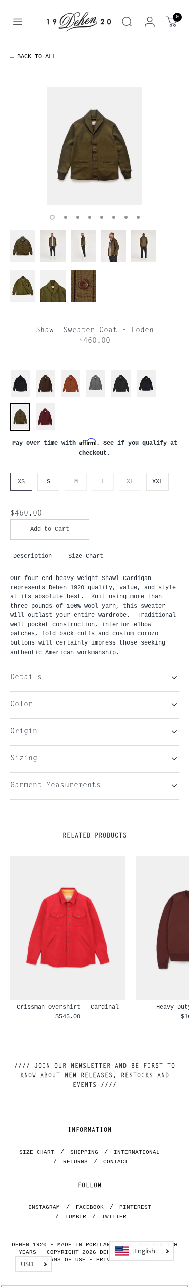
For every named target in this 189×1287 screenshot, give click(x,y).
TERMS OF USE (64, 1260)
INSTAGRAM (44, 1207)
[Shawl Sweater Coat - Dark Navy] (146, 396)
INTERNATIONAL (137, 1152)
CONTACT (115, 1162)
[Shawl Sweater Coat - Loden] (20, 428)
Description (32, 556)
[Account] (150, 22)
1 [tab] (52, 217)
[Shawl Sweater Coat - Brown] (45, 396)
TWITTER (114, 1217)
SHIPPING (84, 1152)
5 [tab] (101, 217)
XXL (157, 481)
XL (130, 481)
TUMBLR (75, 1217)
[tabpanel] (94, 146)
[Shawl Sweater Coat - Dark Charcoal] (121, 396)
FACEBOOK (90, 1207)
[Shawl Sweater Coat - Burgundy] (45, 429)
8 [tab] (138, 217)
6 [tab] (113, 217)
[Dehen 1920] (79, 22)
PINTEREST (135, 1207)
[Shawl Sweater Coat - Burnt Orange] (70, 396)
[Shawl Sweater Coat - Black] (20, 396)
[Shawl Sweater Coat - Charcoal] (96, 396)
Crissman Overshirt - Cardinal (68, 1007)
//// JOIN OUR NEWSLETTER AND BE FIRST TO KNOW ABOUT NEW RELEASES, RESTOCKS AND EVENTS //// (94, 1075)
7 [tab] (126, 217)
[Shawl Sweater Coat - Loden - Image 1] (94, 146)
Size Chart (85, 556)
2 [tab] (65, 217)
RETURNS (75, 1162)
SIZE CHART (36, 1152)
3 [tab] (77, 217)
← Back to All (33, 56)
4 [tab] (89, 217)
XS (21, 481)
